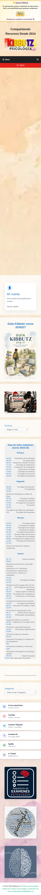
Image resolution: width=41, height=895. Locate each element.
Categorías (9, 688)
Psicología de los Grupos (26, 528)
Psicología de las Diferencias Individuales (20, 510)
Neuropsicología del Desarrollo (25, 534)
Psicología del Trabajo (27, 580)
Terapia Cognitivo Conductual (25, 592)
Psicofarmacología (28, 523)
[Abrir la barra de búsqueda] (37, 59)
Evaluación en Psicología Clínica (24, 622)
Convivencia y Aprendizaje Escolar (19, 610)
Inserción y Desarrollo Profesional (19, 627)
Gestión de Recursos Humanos (18, 634)
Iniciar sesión (12, 306)
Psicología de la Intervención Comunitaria (20, 601)
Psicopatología (30, 489)
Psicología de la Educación (26, 541)
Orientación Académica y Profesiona (20, 646)
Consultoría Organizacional (26, 629)
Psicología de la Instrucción (25, 587)
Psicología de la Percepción (25, 503)
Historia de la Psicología (27, 469)
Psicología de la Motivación (25, 465)
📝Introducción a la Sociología (24, 596)
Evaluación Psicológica (27, 530)
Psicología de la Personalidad (25, 536)
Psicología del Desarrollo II (26, 532)
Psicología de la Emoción (26, 474)
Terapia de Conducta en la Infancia (17, 620)
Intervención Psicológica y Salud (24, 605)
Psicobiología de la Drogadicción (24, 594)
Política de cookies (9, 889)
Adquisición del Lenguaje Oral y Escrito (21, 585)
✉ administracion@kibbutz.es (23, 891)
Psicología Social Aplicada (26, 603)
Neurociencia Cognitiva (27, 613)
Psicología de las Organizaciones (24, 539)
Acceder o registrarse (21, 235)
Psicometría (31, 505)
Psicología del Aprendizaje (26, 476)
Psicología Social (29, 460)
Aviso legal (22, 889)
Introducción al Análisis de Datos (24, 463)
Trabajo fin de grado (28, 656)
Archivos (8, 426)
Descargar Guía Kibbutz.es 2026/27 (21, 245)
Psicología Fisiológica (27, 498)
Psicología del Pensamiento (25, 512)
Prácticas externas (28, 559)
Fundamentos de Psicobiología (24, 458)
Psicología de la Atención (26, 471)
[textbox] (24, 458)
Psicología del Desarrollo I (26, 487)
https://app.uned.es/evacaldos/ (20, 658)
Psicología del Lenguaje (27, 525)
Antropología (30, 589)
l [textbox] (20, 646)
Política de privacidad (30, 886)
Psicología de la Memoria (26, 501)
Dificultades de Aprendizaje (26, 615)
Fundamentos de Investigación (24, 467)
